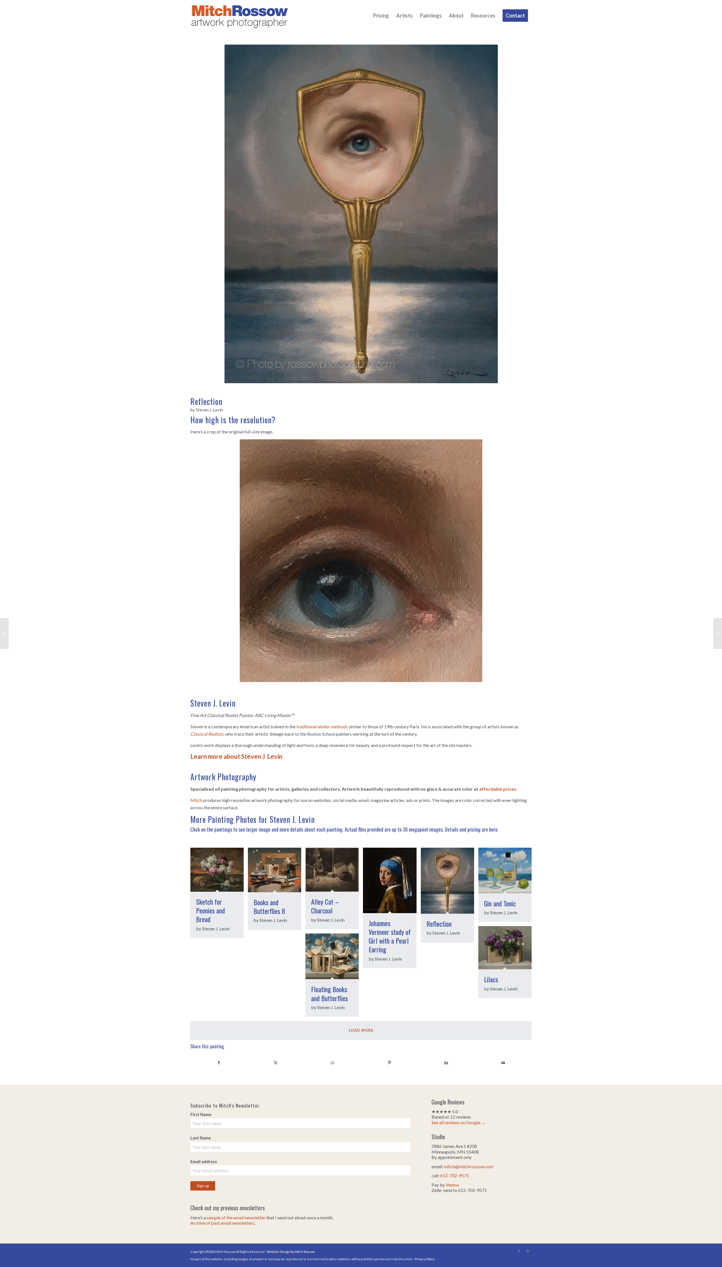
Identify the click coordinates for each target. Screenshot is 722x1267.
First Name (201, 1114)
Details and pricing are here (471, 829)
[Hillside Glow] (717, 633)
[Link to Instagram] (527, 1251)
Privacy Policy (425, 1259)
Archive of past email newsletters (222, 1223)
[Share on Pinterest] (389, 1062)
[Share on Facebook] (218, 1062)
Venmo (452, 1184)
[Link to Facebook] (519, 1251)
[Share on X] (275, 1062)
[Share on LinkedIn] (446, 1062)
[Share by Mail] (503, 1062)
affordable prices (497, 789)
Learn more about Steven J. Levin (236, 756)
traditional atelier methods (322, 726)
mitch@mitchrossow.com (468, 1166)
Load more (361, 1030)
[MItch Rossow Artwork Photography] (239, 15)
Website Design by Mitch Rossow (291, 1251)
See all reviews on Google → (459, 1122)
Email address (203, 1161)
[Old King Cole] (4, 633)
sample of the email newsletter (236, 1217)
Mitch (196, 800)
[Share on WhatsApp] (332, 1062)
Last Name (200, 1137)
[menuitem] (381, 15)
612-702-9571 (454, 1175)
